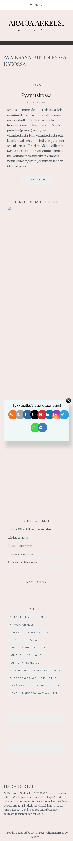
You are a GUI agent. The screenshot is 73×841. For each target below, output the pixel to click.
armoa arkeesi (22, 624)
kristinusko (20, 670)
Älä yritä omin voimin (20, 546)
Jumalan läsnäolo (26, 655)
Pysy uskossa (36, 95)
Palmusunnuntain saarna (22, 562)
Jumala (31, 640)
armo (42, 617)
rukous (38, 685)
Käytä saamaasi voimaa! (21, 554)
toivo (54, 685)
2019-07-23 (36, 101)
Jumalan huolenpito (27, 647)
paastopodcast (23, 678)
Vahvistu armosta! (18, 537)
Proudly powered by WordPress (24, 832)
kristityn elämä (47, 670)
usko (36, 85)
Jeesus (15, 640)
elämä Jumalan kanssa (29, 632)
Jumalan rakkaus (24, 662)
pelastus (49, 678)
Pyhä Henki (19, 685)
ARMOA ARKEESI (36, 22)
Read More (39, 181)
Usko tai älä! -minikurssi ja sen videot (30, 529)
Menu (38, 4)
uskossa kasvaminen (39, 693)
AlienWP (36, 837)
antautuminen (22, 617)
